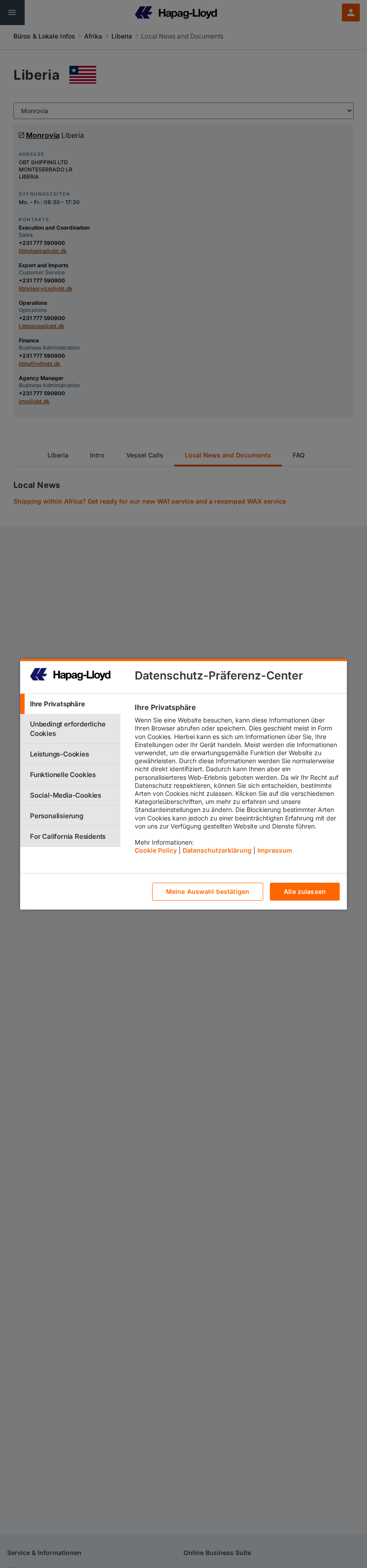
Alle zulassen (305, 891)
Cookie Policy (156, 850)
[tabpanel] (237, 781)
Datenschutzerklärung (217, 850)
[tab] (70, 704)
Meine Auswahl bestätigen (207, 891)
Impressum (274, 850)
